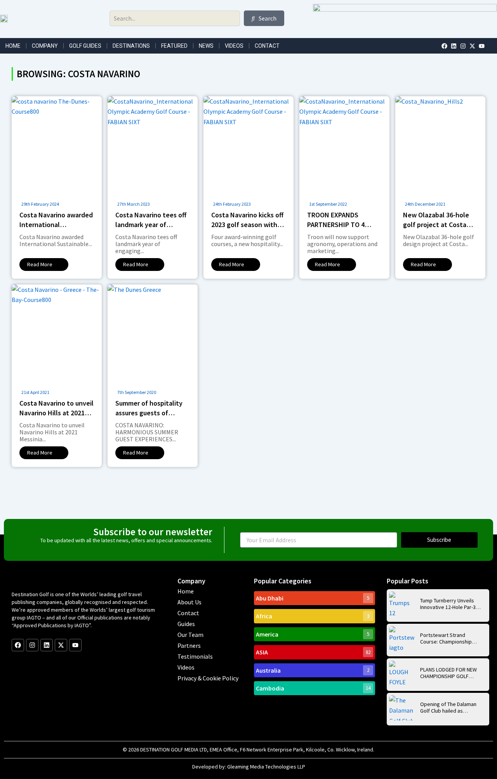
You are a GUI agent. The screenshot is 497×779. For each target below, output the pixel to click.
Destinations (131, 46)
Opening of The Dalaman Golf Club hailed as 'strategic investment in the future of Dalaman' (448, 707)
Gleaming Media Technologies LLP (266, 766)
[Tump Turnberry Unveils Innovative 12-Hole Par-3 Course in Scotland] (401, 604)
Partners (189, 645)
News (206, 46)
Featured (174, 46)
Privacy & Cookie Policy (207, 678)
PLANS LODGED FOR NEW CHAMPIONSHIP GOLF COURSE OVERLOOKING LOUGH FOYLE (448, 673)
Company (45, 46)
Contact (267, 46)
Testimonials (195, 656)
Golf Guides (85, 46)
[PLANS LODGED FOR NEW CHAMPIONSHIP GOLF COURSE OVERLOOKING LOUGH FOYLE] (401, 673)
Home (13, 46)
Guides (186, 624)
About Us (189, 602)
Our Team (190, 634)
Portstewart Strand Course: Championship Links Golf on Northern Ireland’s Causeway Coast (450, 638)
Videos (234, 46)
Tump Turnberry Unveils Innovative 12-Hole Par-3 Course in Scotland (448, 604)
